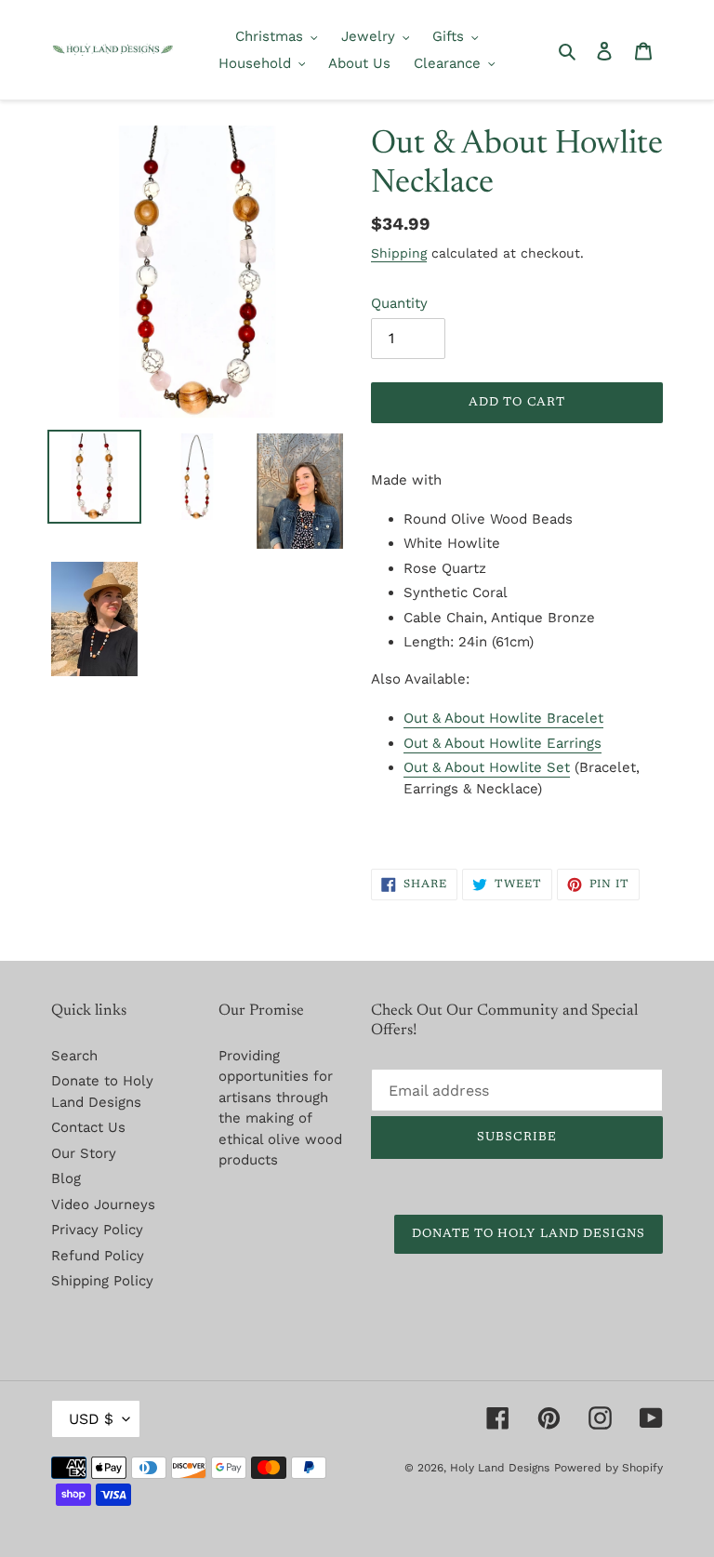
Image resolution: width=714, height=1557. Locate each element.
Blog (66, 1178)
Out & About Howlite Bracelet (503, 718)
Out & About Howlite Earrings (502, 743)
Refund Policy (97, 1255)
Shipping (399, 253)
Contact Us (88, 1127)
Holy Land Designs (499, 1467)
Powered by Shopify (608, 1467)
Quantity (399, 303)
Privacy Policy (97, 1229)
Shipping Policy (102, 1280)
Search (74, 1055)
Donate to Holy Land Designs (528, 1234)
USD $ (91, 1419)
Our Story (83, 1153)
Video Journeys (103, 1204)
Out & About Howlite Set (486, 767)
